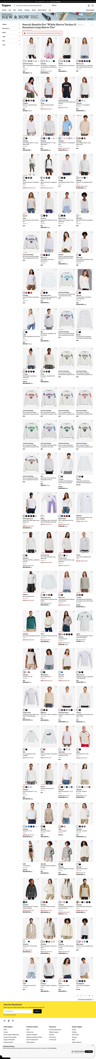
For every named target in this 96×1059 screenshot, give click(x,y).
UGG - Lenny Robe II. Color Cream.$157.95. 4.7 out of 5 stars (31, 857)
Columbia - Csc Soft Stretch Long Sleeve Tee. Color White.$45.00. (31, 286)
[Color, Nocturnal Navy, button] (64, 215)
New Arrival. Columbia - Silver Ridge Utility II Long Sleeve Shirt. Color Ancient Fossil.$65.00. (84, 132)
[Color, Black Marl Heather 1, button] (31, 516)
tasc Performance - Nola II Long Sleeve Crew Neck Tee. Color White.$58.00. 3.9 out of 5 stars (31, 55)
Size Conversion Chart (55, 1029)
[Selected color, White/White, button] (59, 749)
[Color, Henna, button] (64, 981)
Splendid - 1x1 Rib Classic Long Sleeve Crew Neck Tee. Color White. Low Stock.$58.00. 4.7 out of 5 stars (84, 286)
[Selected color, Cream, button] (59, 826)
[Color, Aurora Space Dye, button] (31, 61)
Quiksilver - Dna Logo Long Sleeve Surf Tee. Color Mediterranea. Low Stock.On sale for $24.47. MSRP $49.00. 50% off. (31, 627)
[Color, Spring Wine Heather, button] (29, 516)
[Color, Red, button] (44, 749)
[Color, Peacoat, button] (80, 332)
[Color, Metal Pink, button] (62, 555)
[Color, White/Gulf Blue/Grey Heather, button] (69, 749)
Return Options (30, 1042)
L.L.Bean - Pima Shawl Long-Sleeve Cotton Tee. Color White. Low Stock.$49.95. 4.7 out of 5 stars (31, 365)
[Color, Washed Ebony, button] (62, 595)
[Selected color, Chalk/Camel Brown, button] (59, 902)
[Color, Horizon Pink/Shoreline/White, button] (67, 749)
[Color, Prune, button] (31, 178)
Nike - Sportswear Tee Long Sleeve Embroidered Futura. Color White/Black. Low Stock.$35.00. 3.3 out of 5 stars (49, 470)
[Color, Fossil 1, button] (54, 138)
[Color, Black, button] (89, 61)
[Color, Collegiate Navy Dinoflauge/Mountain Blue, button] (26, 902)
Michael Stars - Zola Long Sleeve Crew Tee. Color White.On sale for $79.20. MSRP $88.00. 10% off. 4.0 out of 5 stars (66, 510)
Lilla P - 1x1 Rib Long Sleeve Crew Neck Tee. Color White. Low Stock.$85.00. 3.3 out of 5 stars (31, 326)
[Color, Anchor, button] (67, 710)
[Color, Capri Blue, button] (62, 672)
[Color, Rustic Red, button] (31, 371)
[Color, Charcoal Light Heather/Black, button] (80, 672)
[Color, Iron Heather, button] (62, 710)
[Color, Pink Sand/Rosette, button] (51, 941)
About (5, 1029)
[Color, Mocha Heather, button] (64, 710)
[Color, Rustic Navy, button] (44, 595)
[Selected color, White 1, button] (42, 138)
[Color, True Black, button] (26, 100)
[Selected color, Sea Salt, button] (77, 826)
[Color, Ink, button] (80, 749)
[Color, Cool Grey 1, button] (46, 138)
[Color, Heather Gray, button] (69, 710)
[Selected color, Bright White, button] (59, 61)
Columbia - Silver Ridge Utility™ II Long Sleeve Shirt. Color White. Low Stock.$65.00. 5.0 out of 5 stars (31, 132)
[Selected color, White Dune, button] (59, 555)
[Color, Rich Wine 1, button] (46, 902)
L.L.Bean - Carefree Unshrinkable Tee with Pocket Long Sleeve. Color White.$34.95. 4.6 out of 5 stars (66, 470)
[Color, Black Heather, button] (62, 864)
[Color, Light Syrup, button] (44, 178)
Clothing (74, 1032)
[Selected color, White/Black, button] (77, 672)
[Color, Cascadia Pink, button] (80, 941)
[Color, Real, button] (29, 178)
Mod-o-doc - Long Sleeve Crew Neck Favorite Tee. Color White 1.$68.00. (49, 248)
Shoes (73, 1039)
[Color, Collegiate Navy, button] (31, 826)
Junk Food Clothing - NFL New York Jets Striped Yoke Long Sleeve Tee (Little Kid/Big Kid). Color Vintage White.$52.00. (66, 434)
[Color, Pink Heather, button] (26, 61)
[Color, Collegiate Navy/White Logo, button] (54, 61)
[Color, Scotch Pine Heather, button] (26, 516)
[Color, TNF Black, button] (64, 555)
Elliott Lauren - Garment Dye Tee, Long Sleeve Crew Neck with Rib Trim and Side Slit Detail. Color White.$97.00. (84, 55)
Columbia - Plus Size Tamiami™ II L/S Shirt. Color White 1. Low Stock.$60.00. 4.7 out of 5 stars (31, 781)
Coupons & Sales (8, 1042)
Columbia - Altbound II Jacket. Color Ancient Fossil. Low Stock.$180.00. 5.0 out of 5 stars (49, 820)
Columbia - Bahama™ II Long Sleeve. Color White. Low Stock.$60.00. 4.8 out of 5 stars (84, 94)
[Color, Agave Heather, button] (33, 61)
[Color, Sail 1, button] (80, 178)
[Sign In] (89, 5)
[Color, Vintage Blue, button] (26, 826)
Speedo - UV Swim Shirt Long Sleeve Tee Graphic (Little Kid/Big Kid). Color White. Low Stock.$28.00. (84, 326)
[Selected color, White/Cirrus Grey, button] (42, 61)
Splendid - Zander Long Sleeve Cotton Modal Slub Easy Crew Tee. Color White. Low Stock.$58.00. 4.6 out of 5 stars (66, 248)
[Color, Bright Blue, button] (84, 941)
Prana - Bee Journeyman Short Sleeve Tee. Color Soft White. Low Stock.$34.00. (31, 209)
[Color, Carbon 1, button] (44, 138)
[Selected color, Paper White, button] (77, 215)
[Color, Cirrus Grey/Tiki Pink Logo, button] (44, 61)
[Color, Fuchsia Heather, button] (26, 293)
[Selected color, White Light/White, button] (42, 215)
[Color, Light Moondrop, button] (46, 215)
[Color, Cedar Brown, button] (62, 634)
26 (89, 995)
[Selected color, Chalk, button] (77, 864)
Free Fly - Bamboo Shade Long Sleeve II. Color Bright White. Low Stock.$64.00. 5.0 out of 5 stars (66, 55)
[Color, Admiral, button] (87, 61)
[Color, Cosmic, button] (62, 516)
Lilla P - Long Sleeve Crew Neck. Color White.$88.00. (31, 974)
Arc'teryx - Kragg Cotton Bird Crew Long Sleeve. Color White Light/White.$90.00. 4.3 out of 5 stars (49, 209)
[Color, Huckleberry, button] (29, 100)
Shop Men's (90, 19)
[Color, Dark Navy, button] (44, 710)
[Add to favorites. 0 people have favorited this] (38, 38)
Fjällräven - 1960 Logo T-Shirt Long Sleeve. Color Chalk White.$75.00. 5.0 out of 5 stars (49, 704)
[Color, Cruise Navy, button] (46, 293)
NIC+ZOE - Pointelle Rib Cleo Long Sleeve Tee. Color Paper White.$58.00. (84, 209)
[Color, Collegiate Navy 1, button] (49, 138)
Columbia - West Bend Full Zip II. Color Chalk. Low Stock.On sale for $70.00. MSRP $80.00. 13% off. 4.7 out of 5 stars (84, 857)
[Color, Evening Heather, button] (36, 61)
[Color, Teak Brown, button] (84, 138)
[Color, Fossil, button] (69, 787)
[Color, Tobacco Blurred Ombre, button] (31, 941)
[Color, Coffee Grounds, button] (62, 826)
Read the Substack (55, 1)
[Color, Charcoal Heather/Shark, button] (87, 902)
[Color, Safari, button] (80, 787)
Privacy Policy (52, 1048)
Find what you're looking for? (85, 999)
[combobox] (32, 5)
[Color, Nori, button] (46, 371)
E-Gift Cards (52, 1039)
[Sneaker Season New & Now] (48, 16)
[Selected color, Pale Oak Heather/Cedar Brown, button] (59, 634)
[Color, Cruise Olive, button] (49, 595)
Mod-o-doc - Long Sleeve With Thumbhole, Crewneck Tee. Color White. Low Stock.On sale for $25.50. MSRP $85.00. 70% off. (66, 589)
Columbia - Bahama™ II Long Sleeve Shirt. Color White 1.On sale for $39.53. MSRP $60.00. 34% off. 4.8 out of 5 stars (84, 171)
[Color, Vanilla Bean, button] (26, 215)
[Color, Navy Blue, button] (62, 178)
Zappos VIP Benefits (9, 1039)
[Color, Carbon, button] (67, 787)
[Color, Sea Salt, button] (46, 981)
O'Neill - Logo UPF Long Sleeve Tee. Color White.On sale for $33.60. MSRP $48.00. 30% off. (84, 549)
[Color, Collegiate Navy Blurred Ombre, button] (26, 941)
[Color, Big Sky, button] (33, 100)
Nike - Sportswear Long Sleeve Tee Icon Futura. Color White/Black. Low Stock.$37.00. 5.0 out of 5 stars (49, 326)
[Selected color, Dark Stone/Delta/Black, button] (77, 902)
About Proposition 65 (32, 1039)
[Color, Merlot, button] (69, 634)
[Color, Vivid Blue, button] (71, 787)
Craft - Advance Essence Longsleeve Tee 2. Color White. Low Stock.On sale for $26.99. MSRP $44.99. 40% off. (31, 171)
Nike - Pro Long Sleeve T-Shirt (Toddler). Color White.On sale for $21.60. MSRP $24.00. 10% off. (31, 742)
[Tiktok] (8, 1020)
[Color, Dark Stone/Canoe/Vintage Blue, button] (62, 902)
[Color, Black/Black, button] (64, 749)
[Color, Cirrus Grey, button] (31, 787)
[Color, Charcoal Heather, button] (62, 476)
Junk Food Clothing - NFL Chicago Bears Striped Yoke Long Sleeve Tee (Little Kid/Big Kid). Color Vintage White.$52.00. (31, 470)
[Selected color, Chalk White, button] (42, 710)
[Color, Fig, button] (67, 61)
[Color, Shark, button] (26, 138)
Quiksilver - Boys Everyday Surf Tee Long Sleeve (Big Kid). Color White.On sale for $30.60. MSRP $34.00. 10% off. (84, 510)
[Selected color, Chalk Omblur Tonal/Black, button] (24, 902)
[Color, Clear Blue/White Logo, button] (49, 61)
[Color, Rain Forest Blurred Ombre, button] (29, 941)
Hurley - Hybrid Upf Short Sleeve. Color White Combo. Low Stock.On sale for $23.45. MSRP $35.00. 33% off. (49, 94)
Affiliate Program (53, 1032)
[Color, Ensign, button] (46, 178)
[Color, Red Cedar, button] (69, 61)
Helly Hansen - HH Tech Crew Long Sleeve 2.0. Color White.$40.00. (84, 935)
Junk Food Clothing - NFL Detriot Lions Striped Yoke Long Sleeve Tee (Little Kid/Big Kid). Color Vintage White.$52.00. (66, 286)
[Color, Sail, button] (36, 826)
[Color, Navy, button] (84, 61)
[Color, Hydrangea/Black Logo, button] (46, 61)
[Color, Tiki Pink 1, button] (64, 138)
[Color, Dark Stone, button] (84, 100)
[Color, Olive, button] (80, 61)
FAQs (27, 1029)
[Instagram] (4, 1020)
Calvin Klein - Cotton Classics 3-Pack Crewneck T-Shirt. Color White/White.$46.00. (66, 742)
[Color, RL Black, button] (44, 293)
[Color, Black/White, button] (44, 215)
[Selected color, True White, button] (24, 100)
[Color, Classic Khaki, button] (46, 595)
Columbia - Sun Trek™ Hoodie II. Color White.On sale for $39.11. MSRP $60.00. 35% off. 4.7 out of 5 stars (84, 781)
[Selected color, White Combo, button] (42, 100)
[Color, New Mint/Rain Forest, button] (44, 941)
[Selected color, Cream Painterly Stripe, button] (77, 595)
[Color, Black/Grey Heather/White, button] (62, 749)
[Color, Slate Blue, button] (64, 61)
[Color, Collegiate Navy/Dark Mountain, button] (82, 902)
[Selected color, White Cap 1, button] (59, 138)
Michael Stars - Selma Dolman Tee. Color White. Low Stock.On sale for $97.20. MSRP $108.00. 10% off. (49, 665)
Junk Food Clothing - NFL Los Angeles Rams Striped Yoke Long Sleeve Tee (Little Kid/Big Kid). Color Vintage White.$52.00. (66, 402)
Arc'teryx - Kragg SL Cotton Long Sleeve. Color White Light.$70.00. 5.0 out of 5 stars (49, 974)
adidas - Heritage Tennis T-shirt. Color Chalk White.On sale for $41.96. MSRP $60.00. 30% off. (84, 742)
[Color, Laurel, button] (31, 100)
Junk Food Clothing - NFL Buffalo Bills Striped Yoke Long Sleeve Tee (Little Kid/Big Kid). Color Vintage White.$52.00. (49, 434)
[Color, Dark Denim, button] (26, 555)
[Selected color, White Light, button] (42, 981)
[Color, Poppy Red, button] (89, 787)
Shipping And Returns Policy (34, 1037)
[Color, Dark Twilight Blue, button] (26, 371)
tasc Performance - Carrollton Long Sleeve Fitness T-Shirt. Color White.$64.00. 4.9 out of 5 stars (66, 704)
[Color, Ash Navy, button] (64, 634)
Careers (6, 1032)
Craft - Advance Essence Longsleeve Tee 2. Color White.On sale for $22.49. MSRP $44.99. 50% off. (49, 171)
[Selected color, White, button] (24, 61)
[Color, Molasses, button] (67, 516)
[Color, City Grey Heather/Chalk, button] (49, 941)
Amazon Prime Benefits (10, 1037)
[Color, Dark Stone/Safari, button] (84, 902)
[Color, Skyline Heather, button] (44, 100)
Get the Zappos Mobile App (11, 1034)
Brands (74, 1029)
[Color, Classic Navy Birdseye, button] (82, 595)
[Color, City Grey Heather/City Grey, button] (84, 826)
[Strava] (13, 1020)
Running (74, 1037)
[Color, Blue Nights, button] (80, 981)
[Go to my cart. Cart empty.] (92, 5)
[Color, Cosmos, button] (26, 672)
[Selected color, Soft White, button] (24, 215)
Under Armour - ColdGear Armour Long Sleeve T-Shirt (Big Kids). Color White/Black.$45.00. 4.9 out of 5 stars (84, 665)
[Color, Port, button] (46, 710)
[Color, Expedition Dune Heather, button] (36, 516)
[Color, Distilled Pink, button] (44, 516)
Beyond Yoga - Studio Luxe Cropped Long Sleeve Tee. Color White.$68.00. (66, 209)
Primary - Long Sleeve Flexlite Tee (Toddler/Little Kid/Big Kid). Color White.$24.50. (84, 470)
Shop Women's (81, 19)
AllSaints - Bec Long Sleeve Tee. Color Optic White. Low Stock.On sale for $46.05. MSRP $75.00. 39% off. (31, 589)
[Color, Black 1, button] (51, 138)
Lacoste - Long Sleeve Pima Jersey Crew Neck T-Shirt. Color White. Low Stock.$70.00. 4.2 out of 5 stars (84, 704)
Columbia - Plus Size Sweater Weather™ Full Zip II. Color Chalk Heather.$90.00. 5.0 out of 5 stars (49, 857)
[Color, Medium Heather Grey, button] (44, 371)
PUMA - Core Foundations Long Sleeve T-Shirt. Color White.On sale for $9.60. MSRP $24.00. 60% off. (49, 742)
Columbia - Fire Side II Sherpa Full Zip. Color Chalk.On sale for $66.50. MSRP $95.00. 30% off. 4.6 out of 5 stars (49, 896)
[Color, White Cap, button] (82, 100)
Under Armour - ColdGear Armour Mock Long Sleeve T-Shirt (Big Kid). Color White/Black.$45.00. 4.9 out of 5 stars (31, 704)
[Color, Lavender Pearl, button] (87, 787)
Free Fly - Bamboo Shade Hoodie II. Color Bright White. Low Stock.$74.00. (49, 781)
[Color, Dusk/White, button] (29, 61)
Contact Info (29, 1032)
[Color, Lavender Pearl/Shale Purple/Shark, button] (64, 902)
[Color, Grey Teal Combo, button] (46, 100)
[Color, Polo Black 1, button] (33, 516)
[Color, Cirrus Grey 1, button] (67, 138)
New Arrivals (75, 1034)
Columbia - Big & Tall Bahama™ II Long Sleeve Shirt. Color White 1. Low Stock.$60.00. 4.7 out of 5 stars (49, 132)
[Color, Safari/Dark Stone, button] (54, 941)
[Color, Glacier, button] (62, 981)
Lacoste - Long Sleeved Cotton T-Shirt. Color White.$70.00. (66, 171)
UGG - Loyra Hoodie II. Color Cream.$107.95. (66, 820)
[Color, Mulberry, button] (82, 61)
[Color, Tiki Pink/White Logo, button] (51, 61)
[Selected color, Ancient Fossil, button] (77, 138)
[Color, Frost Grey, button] (67, 555)
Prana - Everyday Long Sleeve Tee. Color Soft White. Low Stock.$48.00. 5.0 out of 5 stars (49, 365)
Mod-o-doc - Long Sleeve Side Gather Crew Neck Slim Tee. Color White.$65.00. (84, 248)
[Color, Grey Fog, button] (82, 941)
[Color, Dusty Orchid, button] (64, 826)
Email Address (9, 1011)
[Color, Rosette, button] (69, 138)
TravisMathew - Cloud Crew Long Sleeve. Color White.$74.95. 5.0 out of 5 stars (84, 974)
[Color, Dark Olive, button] (84, 981)
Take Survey (52, 1037)
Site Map (51, 1034)
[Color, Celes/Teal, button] (49, 255)
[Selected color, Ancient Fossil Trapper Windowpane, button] (24, 941)
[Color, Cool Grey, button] (64, 787)
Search (54, 5)
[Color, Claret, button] (64, 516)
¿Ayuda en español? (31, 1034)
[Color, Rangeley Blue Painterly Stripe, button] (80, 595)
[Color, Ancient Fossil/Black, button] (80, 902)
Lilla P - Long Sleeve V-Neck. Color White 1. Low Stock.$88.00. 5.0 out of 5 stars (66, 974)
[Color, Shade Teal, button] (29, 371)
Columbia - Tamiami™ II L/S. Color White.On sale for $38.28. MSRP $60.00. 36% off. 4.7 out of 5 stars (31, 820)
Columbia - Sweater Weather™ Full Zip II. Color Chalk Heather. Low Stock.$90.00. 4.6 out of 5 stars (66, 857)
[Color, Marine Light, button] (84, 787)
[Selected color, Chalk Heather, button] (59, 864)
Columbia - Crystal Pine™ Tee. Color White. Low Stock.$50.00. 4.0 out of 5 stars (31, 665)
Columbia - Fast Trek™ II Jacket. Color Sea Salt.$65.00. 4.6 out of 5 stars (84, 820)
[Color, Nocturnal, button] (44, 672)
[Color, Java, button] (67, 634)
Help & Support (90, 10)
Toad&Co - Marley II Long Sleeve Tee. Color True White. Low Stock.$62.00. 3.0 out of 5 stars (31, 94)
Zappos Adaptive (76, 1042)
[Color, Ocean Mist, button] (62, 61)
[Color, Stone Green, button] (80, 138)
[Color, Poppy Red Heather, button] (31, 293)
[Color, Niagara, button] (71, 138)
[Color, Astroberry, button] (44, 255)
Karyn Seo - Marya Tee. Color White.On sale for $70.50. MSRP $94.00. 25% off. (66, 665)
